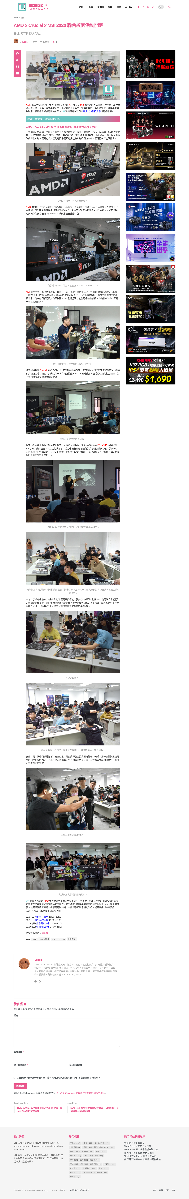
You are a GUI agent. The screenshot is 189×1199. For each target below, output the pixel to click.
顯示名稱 (19, 1052)
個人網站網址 (75, 1065)
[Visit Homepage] (35, 7)
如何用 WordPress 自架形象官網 (140, 1156)
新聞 (91, 7)
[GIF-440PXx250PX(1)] (150, 372)
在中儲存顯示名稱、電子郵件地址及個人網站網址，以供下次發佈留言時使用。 (58, 1078)
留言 (16, 1015)
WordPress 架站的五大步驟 (137, 1146)
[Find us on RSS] (153, 6)
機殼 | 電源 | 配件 (94, 1156)
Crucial (62, 939)
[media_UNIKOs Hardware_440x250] (150, 280)
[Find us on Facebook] (138, 6)
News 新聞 (44, 939)
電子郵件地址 (21, 1065)
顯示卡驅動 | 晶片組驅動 (95, 1172)
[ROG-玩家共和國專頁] (150, 65)
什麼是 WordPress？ (134, 1143)
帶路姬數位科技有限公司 (79, 1190)
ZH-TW (128, 7)
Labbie (25, 42)
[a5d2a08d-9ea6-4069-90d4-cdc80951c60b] (150, 188)
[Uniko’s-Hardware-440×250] (150, 341)
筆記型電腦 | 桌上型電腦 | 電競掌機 (85, 1164)
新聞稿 (101, 7)
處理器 (109, 1164)
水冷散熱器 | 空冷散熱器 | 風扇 (84, 1160)
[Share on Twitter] (17, 60)
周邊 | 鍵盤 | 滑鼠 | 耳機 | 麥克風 (98, 1147)
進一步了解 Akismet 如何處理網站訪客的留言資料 (80, 1093)
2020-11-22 (37, 42)
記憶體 (74, 1168)
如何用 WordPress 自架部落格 (139, 1153)
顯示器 (74, 1177)
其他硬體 (75, 1147)
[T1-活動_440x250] (150, 126)
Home (16, 18)
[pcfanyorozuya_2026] (150, 96)
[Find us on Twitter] (148, 7)
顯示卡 (75, 1172)
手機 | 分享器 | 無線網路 (81, 1151)
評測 (81, 7)
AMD (35, 939)
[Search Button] (169, 6)
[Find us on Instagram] (143, 6)
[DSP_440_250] (150, 249)
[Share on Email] (17, 73)
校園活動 (71, 939)
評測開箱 (89, 1168)
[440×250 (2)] (150, 218)
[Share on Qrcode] (17, 67)
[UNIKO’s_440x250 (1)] (150, 157)
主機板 (75, 1143)
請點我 (45, 933)
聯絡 (119, 7)
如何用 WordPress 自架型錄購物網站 (142, 1159)
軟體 (110, 7)
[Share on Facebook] (17, 53)
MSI (53, 939)
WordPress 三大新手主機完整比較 (141, 1149)
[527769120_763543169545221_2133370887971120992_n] (150, 310)
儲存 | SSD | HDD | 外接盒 (96, 1143)
